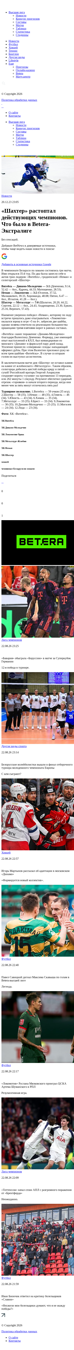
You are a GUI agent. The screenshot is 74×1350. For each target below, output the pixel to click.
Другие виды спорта (14, 746)
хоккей (5, 462)
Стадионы (22, 34)
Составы (21, 22)
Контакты (15, 115)
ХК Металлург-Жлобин (13, 441)
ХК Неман (6, 448)
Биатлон (14, 54)
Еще (11, 63)
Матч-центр (23, 76)
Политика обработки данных (19, 99)
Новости (21, 15)
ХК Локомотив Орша (12, 434)
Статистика (23, 31)
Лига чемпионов (11, 639)
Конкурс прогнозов (28, 18)
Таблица (21, 28)
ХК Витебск (7, 420)
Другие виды (17, 57)
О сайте (13, 112)
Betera (19, 73)
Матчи (20, 25)
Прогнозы (22, 66)
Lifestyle (13, 60)
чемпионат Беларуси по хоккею (18, 468)
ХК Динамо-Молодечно (13, 427)
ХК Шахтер (7, 455)
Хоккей (13, 47)
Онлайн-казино (25, 70)
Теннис (13, 50)
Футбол (13, 44)
